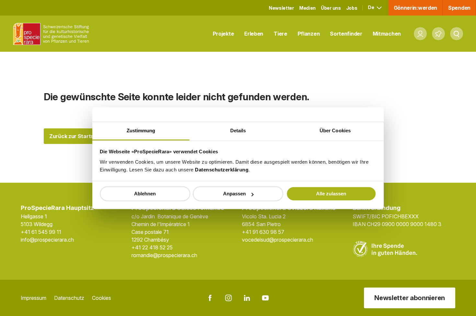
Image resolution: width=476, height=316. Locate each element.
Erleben (253, 33)
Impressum (33, 298)
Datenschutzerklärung (221, 169)
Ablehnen (145, 193)
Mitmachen (387, 33)
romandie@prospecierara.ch (164, 255)
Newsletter (281, 8)
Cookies (101, 298)
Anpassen (234, 193)
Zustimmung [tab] (141, 130)
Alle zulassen (331, 193)
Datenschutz (69, 298)
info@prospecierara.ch (47, 239)
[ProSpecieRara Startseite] (53, 33)
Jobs (351, 8)
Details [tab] (238, 130)
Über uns (331, 8)
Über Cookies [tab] (335, 130)
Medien (307, 8)
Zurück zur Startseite (76, 136)
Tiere (280, 33)
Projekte (223, 33)
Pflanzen (309, 33)
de (371, 7)
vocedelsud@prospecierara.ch (277, 239)
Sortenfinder (346, 33)
